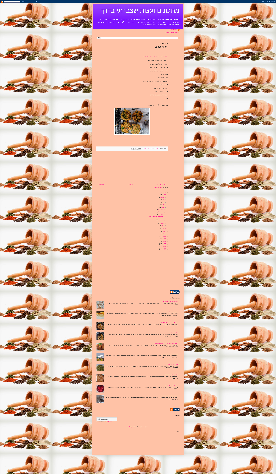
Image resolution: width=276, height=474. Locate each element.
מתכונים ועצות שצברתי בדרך (140, 10)
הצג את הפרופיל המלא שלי (172, 32)
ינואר (162, 225)
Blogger (131, 427)
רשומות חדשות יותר (162, 184)
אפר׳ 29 (160, 209)
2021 (164, 234)
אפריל (162, 207)
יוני (163, 202)
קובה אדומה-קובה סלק (171, 385)
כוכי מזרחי (174, 29)
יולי (163, 199)
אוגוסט (162, 197)
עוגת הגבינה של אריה (172, 312)
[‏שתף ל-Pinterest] (132, 149)
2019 (164, 239)
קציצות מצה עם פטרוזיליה (155, 56)
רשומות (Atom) (158, 187)
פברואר (162, 223)
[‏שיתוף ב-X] (136, 149)
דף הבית (131, 184)
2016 (164, 246)
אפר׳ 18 (160, 214)
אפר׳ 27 (160, 212)
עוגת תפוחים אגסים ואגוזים (170, 301)
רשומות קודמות (101, 184)
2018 (164, 241)
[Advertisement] (132, 167)
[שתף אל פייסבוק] (134, 149)
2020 (164, 236)
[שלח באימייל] (140, 149)
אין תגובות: (146, 148)
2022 (164, 231)
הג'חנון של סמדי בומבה (171, 375)
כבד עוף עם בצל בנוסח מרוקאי (169, 322)
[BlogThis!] (138, 149)
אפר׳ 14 (160, 220)
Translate (111, 422)
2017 (164, 244)
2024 (164, 228)
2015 (164, 249)
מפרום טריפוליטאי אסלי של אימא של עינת (166, 343)
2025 (164, 195)
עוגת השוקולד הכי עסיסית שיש (169, 396)
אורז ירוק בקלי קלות (173, 364)
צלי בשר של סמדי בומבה (171, 333)
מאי (163, 205)
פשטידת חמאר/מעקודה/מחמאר (169, 354)
